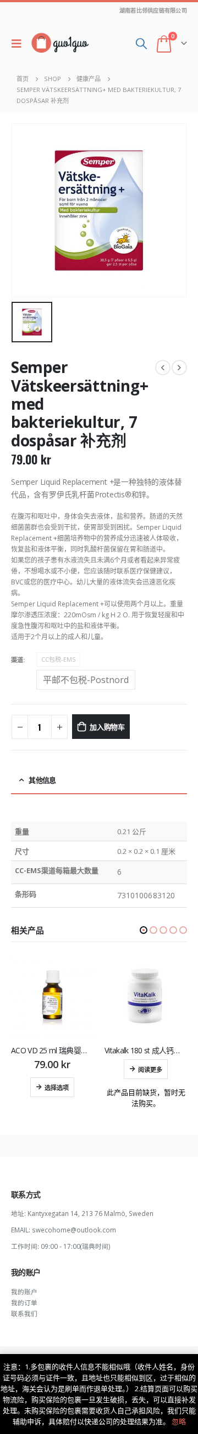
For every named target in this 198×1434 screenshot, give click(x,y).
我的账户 (24, 1291)
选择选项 (57, 1087)
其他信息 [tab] (42, 780)
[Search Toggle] (141, 43)
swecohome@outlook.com (74, 1229)
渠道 (17, 660)
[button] (143, 930)
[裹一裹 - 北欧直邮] (60, 43)
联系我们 (24, 1313)
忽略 (179, 1421)
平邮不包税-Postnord (86, 680)
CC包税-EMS (58, 659)
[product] (52, 996)
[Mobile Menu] (19, 43)
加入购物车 (107, 726)
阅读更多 (150, 1069)
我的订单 (24, 1302)
